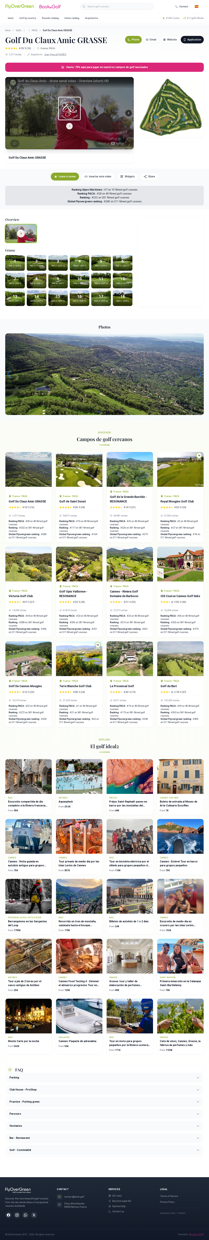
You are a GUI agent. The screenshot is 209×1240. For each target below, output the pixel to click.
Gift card (116, 1195)
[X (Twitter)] (34, 1215)
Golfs (18, 30)
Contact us (118, 1211)
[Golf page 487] (28, 471)
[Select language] (198, 6)
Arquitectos (91, 18)
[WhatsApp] (25, 1215)
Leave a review (67, 176)
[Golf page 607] (130, 564)
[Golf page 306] (180, 566)
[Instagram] (17, 1215)
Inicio (11, 18)
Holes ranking (71, 18)
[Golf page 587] (130, 658)
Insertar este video (100, 176)
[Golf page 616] (28, 566)
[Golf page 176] (28, 658)
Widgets (130, 176)
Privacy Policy (167, 1202)
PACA (35, 30)
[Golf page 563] (79, 564)
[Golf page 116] (79, 471)
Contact (183, 6)
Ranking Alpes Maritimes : (88, 189)
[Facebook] (8, 1215)
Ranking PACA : (87, 193)
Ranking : (86, 197)
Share (151, 176)
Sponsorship (119, 1206)
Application (194, 39)
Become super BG (121, 1201)
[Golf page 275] (130, 469)
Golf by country (27, 18)
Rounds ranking (50, 18)
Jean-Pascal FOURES (55, 54)
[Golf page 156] (180, 658)
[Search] (84, 6)
